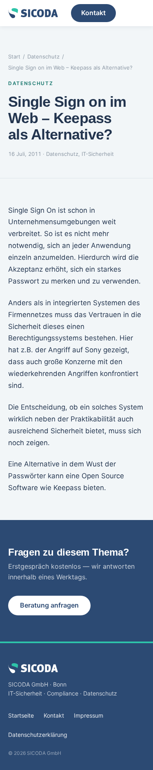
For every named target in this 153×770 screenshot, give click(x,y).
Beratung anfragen (49, 605)
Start (14, 56)
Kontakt (93, 13)
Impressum (88, 715)
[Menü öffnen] (137, 13)
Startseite (21, 715)
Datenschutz (43, 56)
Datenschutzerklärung (37, 734)
